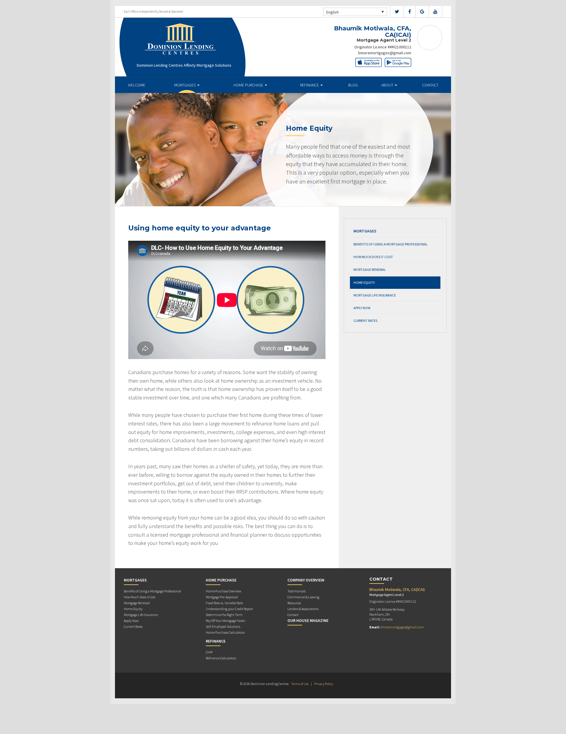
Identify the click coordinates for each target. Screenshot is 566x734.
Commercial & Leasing (303, 597)
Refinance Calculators (221, 658)
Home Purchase (248, 85)
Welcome (136, 85)
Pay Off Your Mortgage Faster (225, 620)
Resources (294, 603)
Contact (430, 85)
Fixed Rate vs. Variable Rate (224, 603)
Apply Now (361, 308)
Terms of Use (300, 683)
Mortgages (185, 85)
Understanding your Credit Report (229, 609)
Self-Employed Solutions (223, 626)
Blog (353, 85)
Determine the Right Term (224, 614)
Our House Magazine (307, 620)
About (387, 85)
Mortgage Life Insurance (374, 295)
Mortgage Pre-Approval (222, 597)
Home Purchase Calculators (225, 632)
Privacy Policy (323, 683)
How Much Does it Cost (373, 257)
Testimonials (296, 591)
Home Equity (364, 282)
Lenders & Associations (303, 609)
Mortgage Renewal (369, 269)
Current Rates (365, 320)
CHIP (209, 652)
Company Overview (305, 580)
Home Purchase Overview (223, 591)
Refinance (310, 85)
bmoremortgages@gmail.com (384, 52)
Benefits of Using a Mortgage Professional (390, 244)
